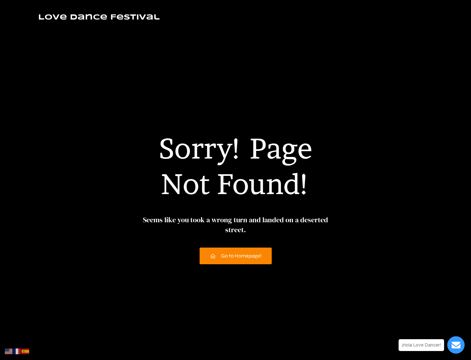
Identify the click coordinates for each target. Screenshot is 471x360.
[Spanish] (25, 351)
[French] (17, 351)
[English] (9, 351)
